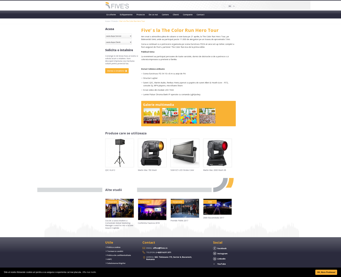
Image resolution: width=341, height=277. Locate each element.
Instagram (222, 253)
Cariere (165, 14)
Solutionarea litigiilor (116, 263)
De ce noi (153, 14)
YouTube (221, 264)
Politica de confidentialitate (119, 255)
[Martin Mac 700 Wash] (152, 166)
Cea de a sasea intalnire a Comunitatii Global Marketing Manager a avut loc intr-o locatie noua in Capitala (119, 224)
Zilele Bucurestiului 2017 (213, 217)
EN (234, 6)
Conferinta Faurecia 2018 (149, 223)
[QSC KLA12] (119, 166)
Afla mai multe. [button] (89, 272)
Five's (117, 6)
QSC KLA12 (110, 170)
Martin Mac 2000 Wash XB (214, 170)
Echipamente (126, 14)
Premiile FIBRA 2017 (179, 220)
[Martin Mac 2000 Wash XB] (217, 166)
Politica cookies (113, 247)
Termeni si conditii (115, 251)
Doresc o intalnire (115, 71)
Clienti (176, 14)
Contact (200, 14)
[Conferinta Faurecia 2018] (152, 219)
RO (230, 6)
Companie (188, 14)
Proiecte (141, 14)
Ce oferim (111, 14)
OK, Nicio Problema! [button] (326, 272)
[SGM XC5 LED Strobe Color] (184, 166)
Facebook (222, 248)
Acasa (107, 21)
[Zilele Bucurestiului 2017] (217, 214)
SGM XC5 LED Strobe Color (182, 170)
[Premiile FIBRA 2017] (184, 217)
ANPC (109, 259)
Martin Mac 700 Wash (147, 170)
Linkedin (221, 258)
